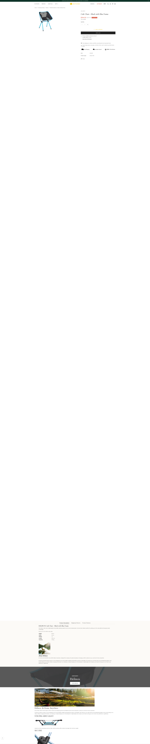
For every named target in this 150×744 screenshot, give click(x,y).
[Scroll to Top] (148, 738)
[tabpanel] (75, 644)
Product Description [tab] (64, 623)
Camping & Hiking (41, 7)
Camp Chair (92, 55)
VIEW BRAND (75, 683)
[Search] (108, 4)
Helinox (47, 7)
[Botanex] (75, 3)
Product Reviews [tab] (86, 623)
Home (36, 7)
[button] (115, 4)
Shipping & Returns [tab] (75, 623)
